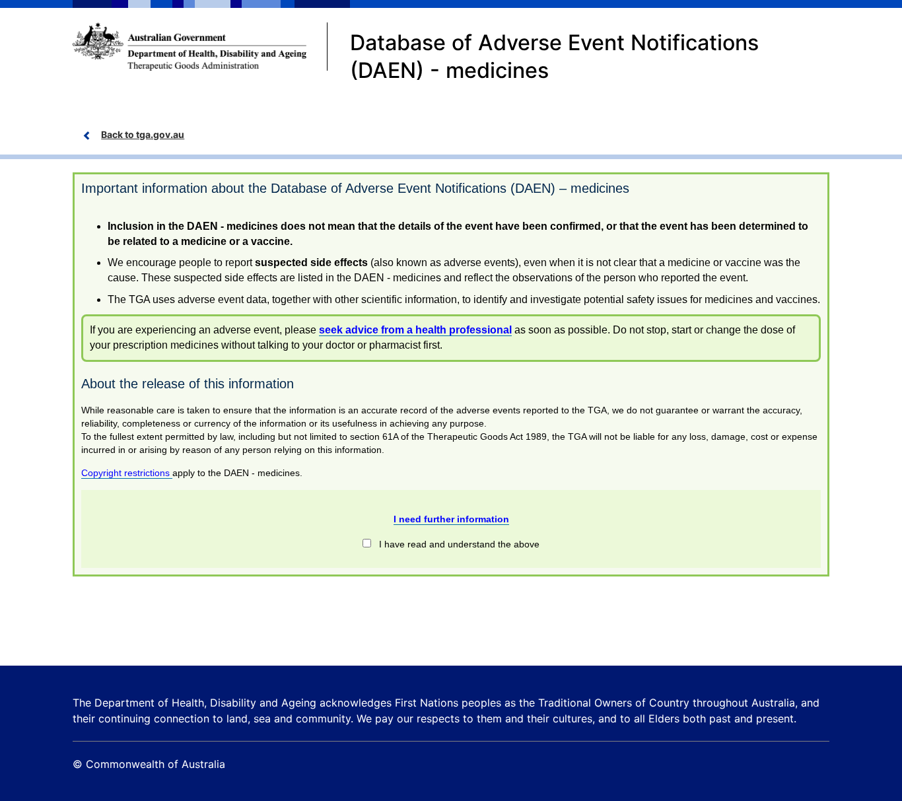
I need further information (451, 519)
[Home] (200, 46)
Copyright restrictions (126, 473)
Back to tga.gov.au (142, 134)
